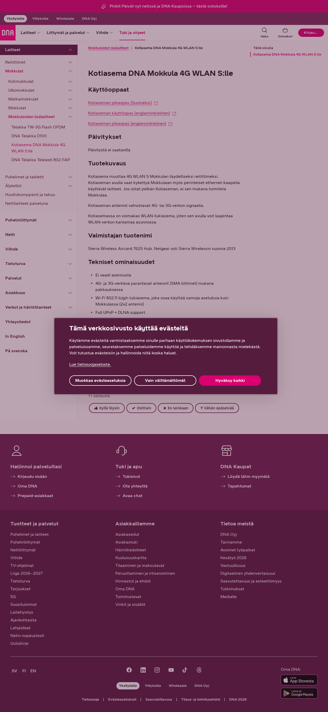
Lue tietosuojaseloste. (90, 364)
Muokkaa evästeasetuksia (100, 380)
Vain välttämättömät (165, 380)
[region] (166, 356)
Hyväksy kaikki (230, 380)
